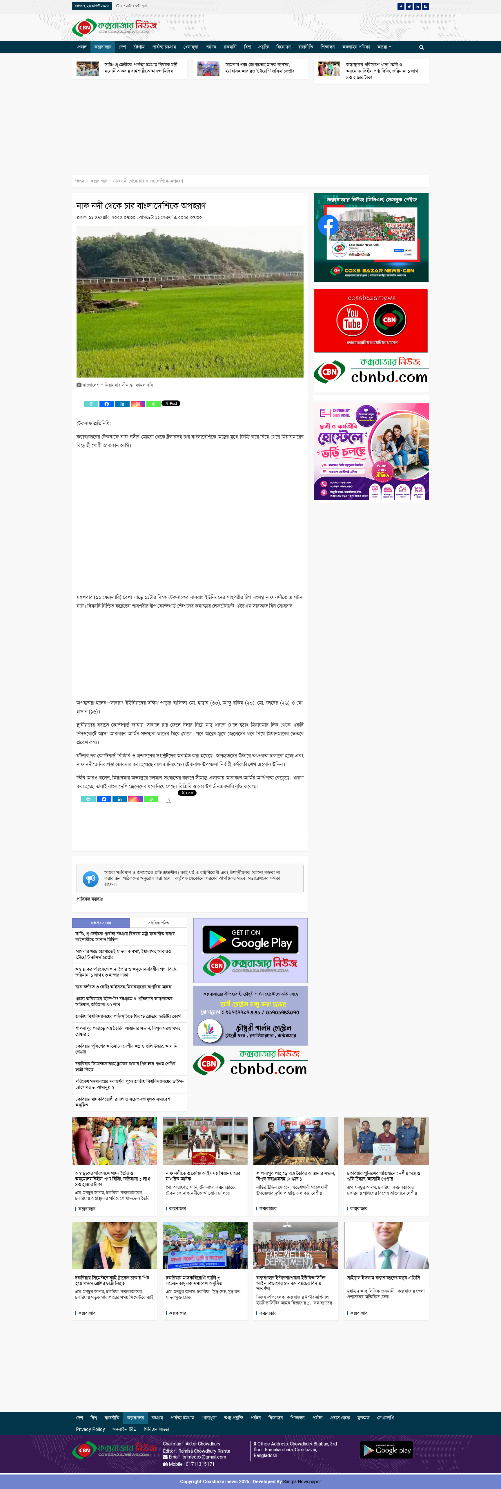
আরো (382, 47)
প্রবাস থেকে (340, 1418)
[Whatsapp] (153, 404)
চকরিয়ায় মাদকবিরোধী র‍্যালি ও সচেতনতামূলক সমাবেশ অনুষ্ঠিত (194, 1280)
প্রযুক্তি (263, 47)
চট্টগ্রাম (139, 47)
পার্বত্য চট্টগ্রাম (164, 47)
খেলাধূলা (191, 47)
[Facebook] (106, 404)
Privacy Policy (90, 1429)
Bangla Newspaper (302, 1481)
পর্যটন (211, 47)
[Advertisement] (174, 132)
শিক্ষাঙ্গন (328, 47)
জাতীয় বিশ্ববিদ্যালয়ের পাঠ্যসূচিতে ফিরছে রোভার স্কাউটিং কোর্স (128, 1016)
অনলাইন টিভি (124, 1429)
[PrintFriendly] (91, 404)
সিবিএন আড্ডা (156, 1429)
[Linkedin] (122, 404)
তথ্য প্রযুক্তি (233, 1418)
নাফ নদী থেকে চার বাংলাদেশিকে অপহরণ (141, 206)
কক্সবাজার (102, 47)
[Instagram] (138, 404)
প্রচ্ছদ (82, 47)
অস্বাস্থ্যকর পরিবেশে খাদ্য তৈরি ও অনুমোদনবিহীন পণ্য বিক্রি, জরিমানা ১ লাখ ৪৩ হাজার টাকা (382, 71)
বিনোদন (283, 47)
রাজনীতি (305, 47)
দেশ (122, 47)
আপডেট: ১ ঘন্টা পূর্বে (133, 5)
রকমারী (230, 47)
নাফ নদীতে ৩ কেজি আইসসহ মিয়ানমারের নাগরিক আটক (123, 987)
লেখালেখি (385, 1418)
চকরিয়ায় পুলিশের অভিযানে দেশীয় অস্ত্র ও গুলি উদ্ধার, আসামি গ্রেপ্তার (383, 1176)
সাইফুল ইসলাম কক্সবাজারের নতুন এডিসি (383, 1278)
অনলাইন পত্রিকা (356, 47)
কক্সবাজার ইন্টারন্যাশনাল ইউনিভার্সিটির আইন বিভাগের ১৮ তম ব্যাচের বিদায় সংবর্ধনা (290, 1283)
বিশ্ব (247, 47)
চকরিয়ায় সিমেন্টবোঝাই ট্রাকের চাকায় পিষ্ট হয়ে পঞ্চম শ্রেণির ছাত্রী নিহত (112, 1280)
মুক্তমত (363, 1418)
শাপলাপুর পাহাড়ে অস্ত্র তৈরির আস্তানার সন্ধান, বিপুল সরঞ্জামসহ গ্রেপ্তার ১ (295, 1176)
